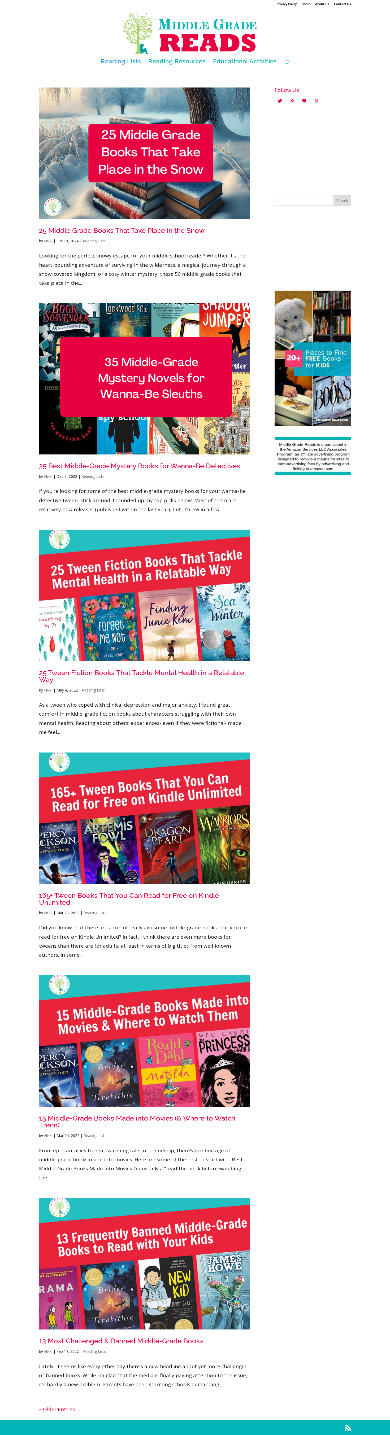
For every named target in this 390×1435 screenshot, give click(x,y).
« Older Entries (57, 1409)
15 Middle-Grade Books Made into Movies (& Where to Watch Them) (137, 1121)
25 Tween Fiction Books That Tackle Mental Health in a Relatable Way (141, 676)
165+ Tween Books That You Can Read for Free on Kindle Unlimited (129, 898)
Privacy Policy (287, 4)
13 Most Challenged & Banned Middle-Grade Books (121, 1341)
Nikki (48, 240)
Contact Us (342, 4)
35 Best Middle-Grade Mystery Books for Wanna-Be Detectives (139, 466)
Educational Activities (245, 62)
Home (305, 4)
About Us (322, 4)
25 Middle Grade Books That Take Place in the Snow (122, 230)
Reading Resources (177, 62)
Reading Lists (121, 62)
